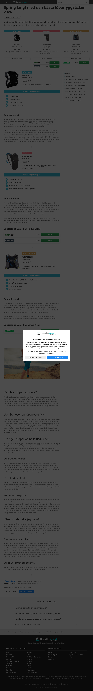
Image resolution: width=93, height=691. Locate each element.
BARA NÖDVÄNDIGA (35, 357)
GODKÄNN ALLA (57, 357)
